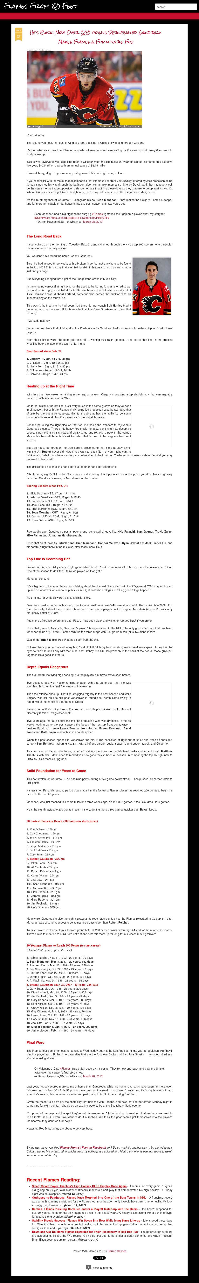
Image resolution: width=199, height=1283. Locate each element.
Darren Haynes (117, 1251)
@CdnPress (41, 218)
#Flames (97, 214)
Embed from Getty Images (39, 49)
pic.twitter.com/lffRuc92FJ (93, 218)
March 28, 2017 (93, 221)
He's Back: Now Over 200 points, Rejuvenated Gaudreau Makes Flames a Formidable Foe (95, 37)
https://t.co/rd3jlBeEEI (64, 218)
